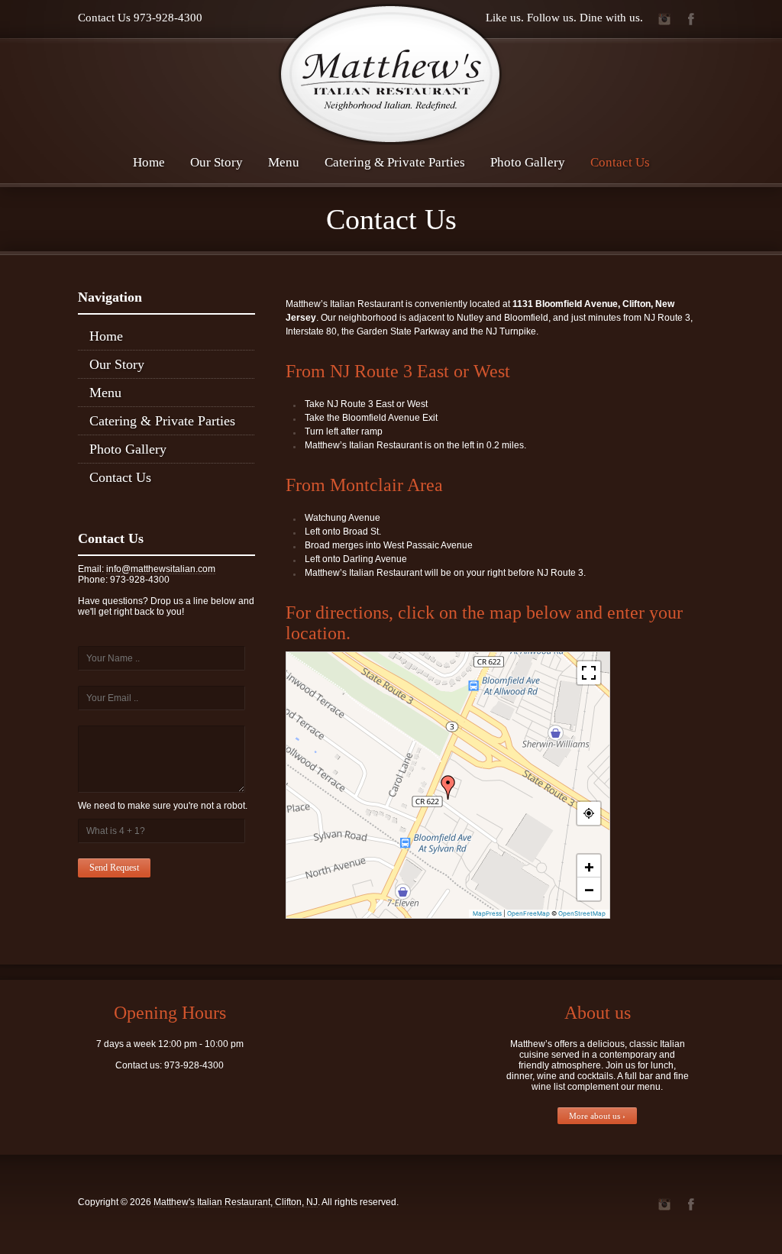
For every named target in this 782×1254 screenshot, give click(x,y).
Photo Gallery (527, 162)
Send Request (114, 867)
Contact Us (620, 162)
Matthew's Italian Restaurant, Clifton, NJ (235, 1202)
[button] (448, 787)
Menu (283, 162)
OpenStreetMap (582, 913)
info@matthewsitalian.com (160, 569)
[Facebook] (690, 19)
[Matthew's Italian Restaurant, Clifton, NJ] (391, 73)
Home (149, 162)
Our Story (216, 162)
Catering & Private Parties (395, 162)
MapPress (487, 913)
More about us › (597, 1115)
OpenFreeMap (528, 913)
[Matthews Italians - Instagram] (664, 19)
